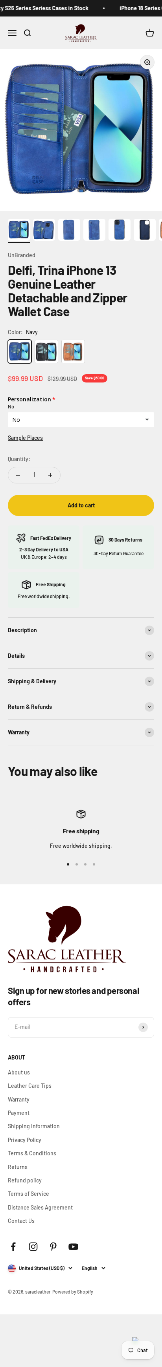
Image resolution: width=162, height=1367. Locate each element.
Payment (18, 1112)
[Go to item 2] (44, 231)
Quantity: (19, 459)
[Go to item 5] (120, 231)
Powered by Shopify (72, 1291)
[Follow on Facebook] (13, 1246)
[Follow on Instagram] (33, 1246)
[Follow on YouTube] (73, 1246)
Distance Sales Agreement (40, 1207)
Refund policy (25, 1180)
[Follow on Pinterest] (53, 1246)
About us (19, 1072)
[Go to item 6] (145, 231)
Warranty (18, 1099)
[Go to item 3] (69, 231)
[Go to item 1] (19, 231)
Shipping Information (34, 1126)
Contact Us (21, 1220)
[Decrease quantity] (18, 475)
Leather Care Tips (30, 1085)
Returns (18, 1167)
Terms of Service (28, 1193)
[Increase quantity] (50, 475)
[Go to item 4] (94, 231)
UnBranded (21, 255)
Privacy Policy (24, 1139)
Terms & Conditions (32, 1153)
